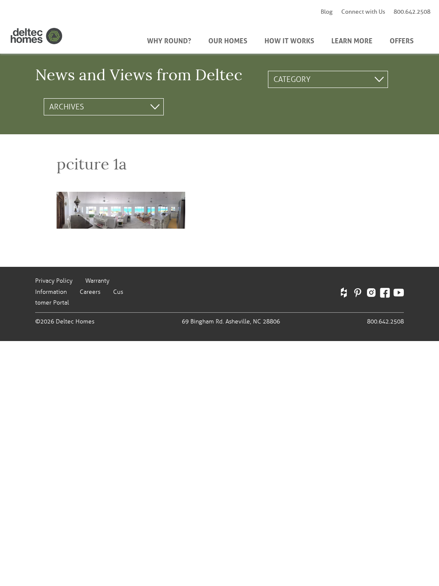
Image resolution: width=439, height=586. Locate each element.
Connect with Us (363, 11)
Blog (327, 11)
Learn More (352, 39)
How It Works (289, 39)
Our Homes (227, 39)
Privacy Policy (53, 280)
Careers (90, 292)
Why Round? (169, 39)
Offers (402, 39)
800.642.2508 (412, 11)
